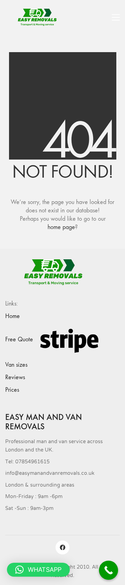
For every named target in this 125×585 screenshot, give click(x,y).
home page (61, 227)
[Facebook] (62, 547)
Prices (12, 389)
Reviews (15, 377)
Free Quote (19, 339)
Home (12, 316)
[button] (116, 17)
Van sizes (16, 364)
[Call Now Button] (108, 570)
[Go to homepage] (40, 17)
